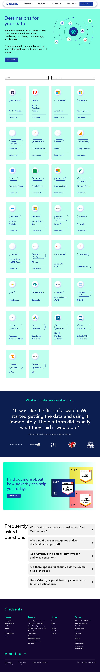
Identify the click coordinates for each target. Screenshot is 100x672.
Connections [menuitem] (78, 626)
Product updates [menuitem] (79, 643)
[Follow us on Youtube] (10, 654)
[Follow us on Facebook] (15, 654)
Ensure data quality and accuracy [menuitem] (36, 626)
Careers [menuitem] (53, 626)
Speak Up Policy (9, 664)
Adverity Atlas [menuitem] (8, 620)
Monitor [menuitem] (7, 628)
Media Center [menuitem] (55, 631)
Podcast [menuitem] (77, 641)
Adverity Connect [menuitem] (9, 623)
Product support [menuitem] (79, 648)
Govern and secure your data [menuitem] (35, 623)
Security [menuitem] (53, 620)
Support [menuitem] (53, 633)
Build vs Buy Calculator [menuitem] (81, 623)
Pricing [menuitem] (6, 636)
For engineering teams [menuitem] (34, 638)
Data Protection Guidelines (40, 662)
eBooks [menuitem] (77, 631)
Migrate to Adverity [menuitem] (80, 628)
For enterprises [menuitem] (32, 633)
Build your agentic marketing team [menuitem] (37, 628)
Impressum (23, 664)
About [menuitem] (53, 623)
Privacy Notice (22, 662)
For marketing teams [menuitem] (33, 636)
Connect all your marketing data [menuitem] (36, 620)
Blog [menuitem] (76, 636)
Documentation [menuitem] (79, 646)
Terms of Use (8, 662)
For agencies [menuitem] (31, 631)
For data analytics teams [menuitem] (34, 641)
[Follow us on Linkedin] (6, 654)
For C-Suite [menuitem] (31, 643)
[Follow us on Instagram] (25, 654)
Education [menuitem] (77, 638)
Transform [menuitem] (7, 626)
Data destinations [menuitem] (9, 633)
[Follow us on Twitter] (20, 654)
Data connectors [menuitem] (9, 631)
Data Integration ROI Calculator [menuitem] (83, 620)
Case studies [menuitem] (78, 633)
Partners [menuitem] (53, 628)
